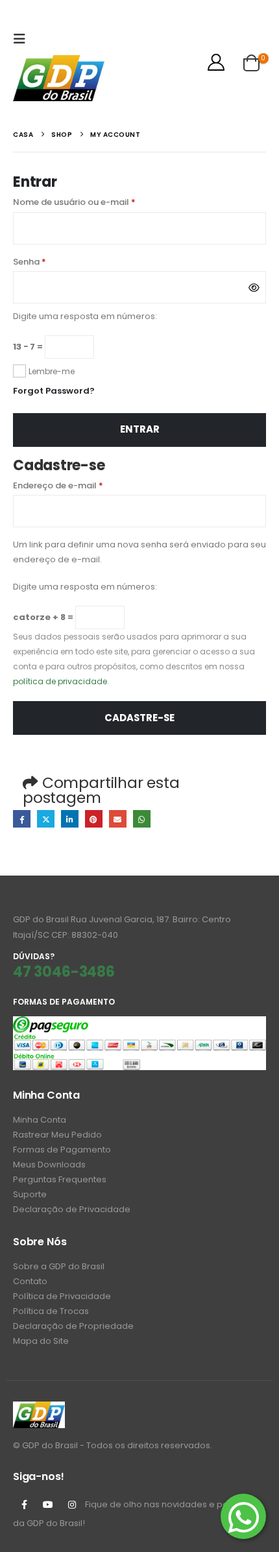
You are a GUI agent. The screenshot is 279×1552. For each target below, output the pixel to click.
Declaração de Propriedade (73, 1326)
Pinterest (94, 819)
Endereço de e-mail (83, 485)
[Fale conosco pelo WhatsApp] (243, 1516)
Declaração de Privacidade (71, 1209)
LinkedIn (70, 819)
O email (118, 819)
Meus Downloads (49, 1164)
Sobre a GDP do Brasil (58, 1266)
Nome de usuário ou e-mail (99, 201)
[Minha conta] (216, 62)
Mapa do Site (41, 1341)
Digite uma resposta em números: (85, 316)
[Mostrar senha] (254, 287)
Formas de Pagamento (62, 1149)
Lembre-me (52, 371)
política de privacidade (60, 681)
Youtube (48, 1504)
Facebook (21, 819)
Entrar (140, 429)
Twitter (46, 819)
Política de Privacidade (62, 1296)
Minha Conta (39, 1120)
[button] (22, 39)
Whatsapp (142, 819)
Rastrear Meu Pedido (57, 1134)
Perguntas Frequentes (59, 1179)
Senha (54, 261)
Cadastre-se (139, 717)
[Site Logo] (58, 78)
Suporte (30, 1194)
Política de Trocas (51, 1311)
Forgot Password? (54, 391)
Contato (30, 1281)
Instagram (72, 1504)
